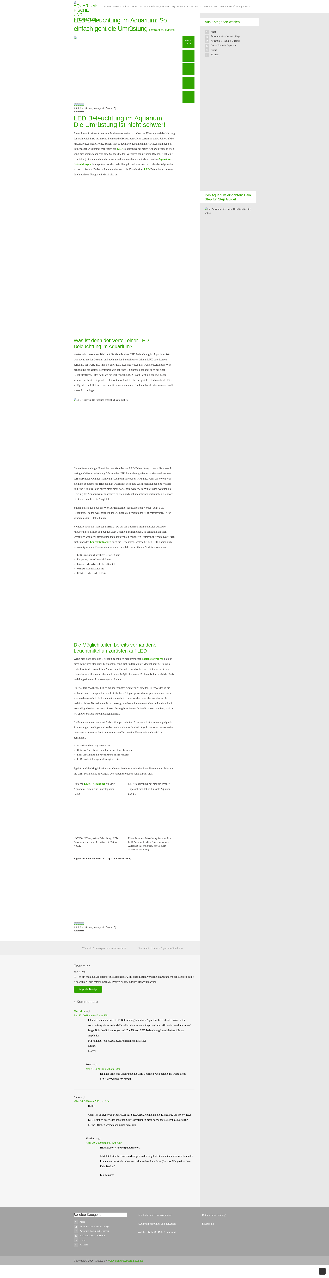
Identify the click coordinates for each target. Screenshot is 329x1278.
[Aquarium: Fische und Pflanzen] (85, 10)
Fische (214, 50)
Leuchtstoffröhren (100, 541)
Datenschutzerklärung (214, 1215)
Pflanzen (215, 54)
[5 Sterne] (83, 108)
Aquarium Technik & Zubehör (225, 41)
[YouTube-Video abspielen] (124, 889)
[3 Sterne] (79, 108)
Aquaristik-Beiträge (116, 6)
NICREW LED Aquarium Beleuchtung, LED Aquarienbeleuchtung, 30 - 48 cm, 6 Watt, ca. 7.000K (96, 842)
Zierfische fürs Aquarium (235, 6)
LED (120, 148)
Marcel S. (79, 1011)
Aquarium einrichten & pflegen (226, 36)
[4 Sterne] (81, 108)
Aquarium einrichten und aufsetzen (157, 1223)
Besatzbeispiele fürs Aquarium (150, 6)
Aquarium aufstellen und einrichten (194, 6)
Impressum (208, 1223)
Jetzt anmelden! (144, 321)
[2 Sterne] (77, 108)
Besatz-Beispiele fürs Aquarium (155, 1215)
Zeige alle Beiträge (88, 989)
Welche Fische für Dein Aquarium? (157, 1232)
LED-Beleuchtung (94, 783)
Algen (213, 31)
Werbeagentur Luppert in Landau (125, 1260)
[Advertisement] (230, 127)
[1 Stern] (75, 108)
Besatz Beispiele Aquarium (223, 45)
